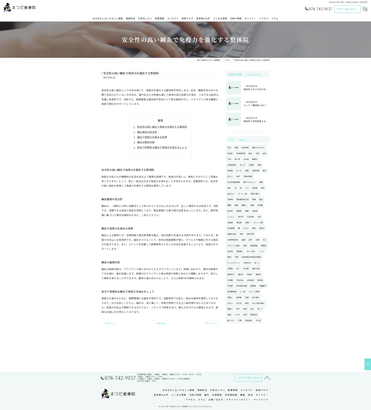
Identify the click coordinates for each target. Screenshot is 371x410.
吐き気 (239, 303)
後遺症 (255, 211)
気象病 (230, 199)
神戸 (238, 309)
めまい (230, 303)
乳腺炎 (249, 274)
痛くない (231, 320)
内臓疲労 (262, 285)
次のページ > (211, 323)
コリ (247, 188)
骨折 (238, 176)
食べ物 (237, 159)
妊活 (257, 153)
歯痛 (243, 239)
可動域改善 (247, 176)
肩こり (260, 309)
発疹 (241, 234)
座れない (231, 193)
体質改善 (255, 170)
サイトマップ (261, 399)
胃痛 (254, 199)
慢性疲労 (254, 314)
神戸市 (240, 216)
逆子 (250, 239)
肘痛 (247, 297)
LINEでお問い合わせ (347, 9)
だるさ (246, 228)
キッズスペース (234, 262)
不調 (240, 320)
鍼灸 (264, 170)
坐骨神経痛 (240, 153)
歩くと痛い (251, 251)
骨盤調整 (253, 245)
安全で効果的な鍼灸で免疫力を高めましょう (162, 147)
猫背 (245, 314)
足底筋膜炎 (232, 165)
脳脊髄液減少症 (242, 199)
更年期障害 (232, 291)
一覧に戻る (160, 323)
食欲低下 (231, 274)
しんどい (231, 216)
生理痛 (230, 268)
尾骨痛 (255, 188)
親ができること (249, 182)
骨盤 (229, 314)
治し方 (242, 165)
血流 (264, 153)
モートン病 (242, 193)
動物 (229, 257)
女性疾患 (250, 280)
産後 (245, 245)
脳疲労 (258, 274)
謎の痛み (255, 297)
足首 (259, 216)
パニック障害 (254, 291)
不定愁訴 (250, 216)
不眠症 (251, 165)
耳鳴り (248, 222)
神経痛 (230, 222)
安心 (264, 239)
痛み (250, 153)
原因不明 (250, 234)
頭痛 (236, 147)
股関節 (239, 211)
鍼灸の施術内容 (146, 142)
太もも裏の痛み (258, 303)
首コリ (230, 176)
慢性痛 (239, 222)
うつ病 (242, 291)
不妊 (229, 159)
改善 (259, 165)
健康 (247, 170)
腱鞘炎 (255, 159)
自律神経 (245, 147)
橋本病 (260, 280)
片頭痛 (230, 280)
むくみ (239, 170)
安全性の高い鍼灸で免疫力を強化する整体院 (162, 126)
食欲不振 (255, 268)
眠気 (247, 303)
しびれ (237, 314)
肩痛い (230, 297)
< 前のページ (110, 323)
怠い (238, 268)
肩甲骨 (230, 211)
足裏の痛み (254, 193)
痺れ (229, 188)
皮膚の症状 (232, 234)
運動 (247, 211)
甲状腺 (230, 285)
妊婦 (257, 239)
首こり (257, 262)
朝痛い (244, 205)
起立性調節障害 (234, 182)
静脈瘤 (253, 285)
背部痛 (260, 205)
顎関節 (263, 245)
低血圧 (230, 153)
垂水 (261, 199)
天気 (229, 147)
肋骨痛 (239, 297)
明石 (262, 188)
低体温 (230, 251)
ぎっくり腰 (258, 222)
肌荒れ (262, 228)
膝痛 (261, 182)
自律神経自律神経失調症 (251, 257)
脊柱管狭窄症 (241, 285)
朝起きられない (258, 147)
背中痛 (246, 268)
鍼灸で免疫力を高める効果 (152, 137)
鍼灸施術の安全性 (147, 132)
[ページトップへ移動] (267, 378)
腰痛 (229, 205)
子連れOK (247, 262)
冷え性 (258, 320)
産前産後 (248, 320)
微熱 (254, 228)
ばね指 (246, 159)
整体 (245, 309)
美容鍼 (230, 170)
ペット (262, 251)
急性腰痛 (231, 228)
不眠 (236, 257)
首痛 (252, 205)
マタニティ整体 (234, 245)
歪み (252, 309)
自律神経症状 (233, 239)
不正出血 (239, 280)
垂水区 (240, 274)
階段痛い (239, 251)
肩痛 (236, 205)
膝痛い (230, 309)
